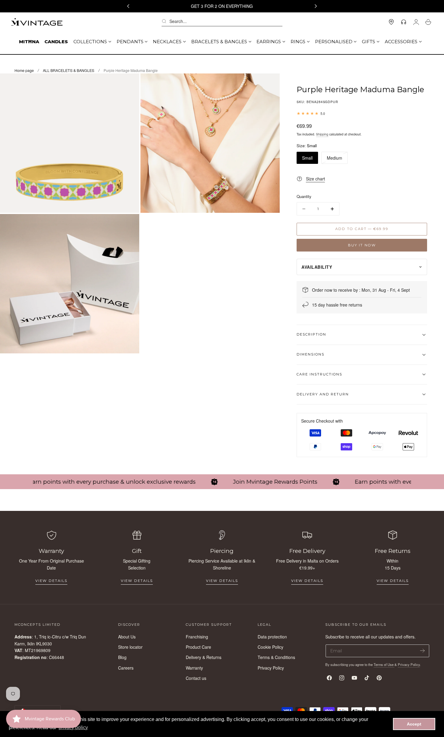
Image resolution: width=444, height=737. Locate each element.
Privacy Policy (271, 667)
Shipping (322, 134)
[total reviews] (362, 113)
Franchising (197, 637)
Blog (122, 657)
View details (51, 581)
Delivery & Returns (203, 657)
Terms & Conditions (276, 657)
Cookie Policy (270, 647)
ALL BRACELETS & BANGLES (68, 70)
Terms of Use (384, 664)
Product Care (198, 647)
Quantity (304, 196)
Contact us (196, 678)
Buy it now (362, 245)
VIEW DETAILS (137, 581)
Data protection (272, 637)
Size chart (315, 179)
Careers (126, 667)
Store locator (130, 647)
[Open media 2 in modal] (269, 84)
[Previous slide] (128, 6)
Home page (24, 70)
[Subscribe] (422, 650)
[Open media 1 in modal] (128, 84)
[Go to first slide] (316, 6)
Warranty (194, 667)
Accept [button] (414, 724)
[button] (222, 22)
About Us (127, 637)
